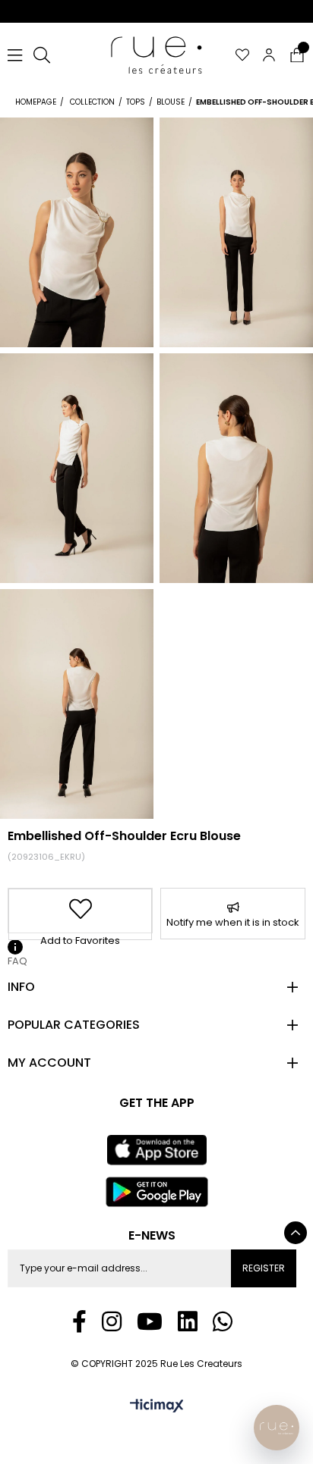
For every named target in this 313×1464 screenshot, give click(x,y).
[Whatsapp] (222, 1321)
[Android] (156, 1192)
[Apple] (156, 1150)
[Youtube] (150, 1321)
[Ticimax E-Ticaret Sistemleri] (157, 1407)
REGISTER (263, 1268)
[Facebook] (79, 1321)
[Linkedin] (188, 1321)
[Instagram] (112, 1321)
